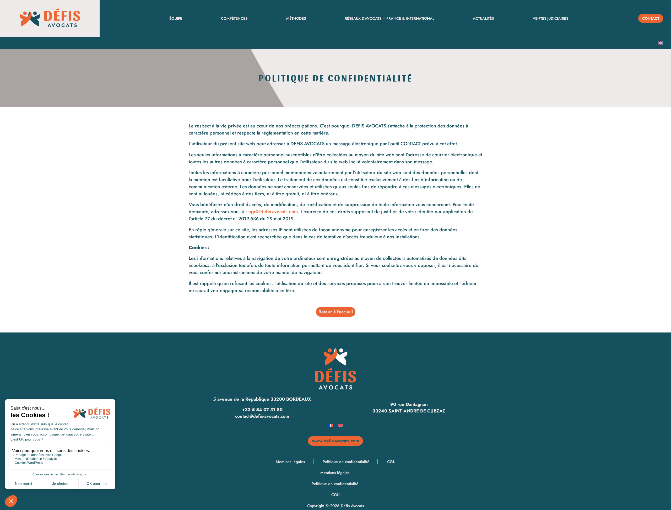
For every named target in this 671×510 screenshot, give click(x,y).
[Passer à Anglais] (660, 43)
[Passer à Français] (331, 425)
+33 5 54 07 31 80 (262, 409)
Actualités (483, 18)
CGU (391, 462)
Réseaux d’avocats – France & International (389, 18)
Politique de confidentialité (347, 462)
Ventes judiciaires (550, 18)
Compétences (234, 18)
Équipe (175, 18)
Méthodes (296, 18)
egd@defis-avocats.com (273, 211)
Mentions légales (291, 462)
